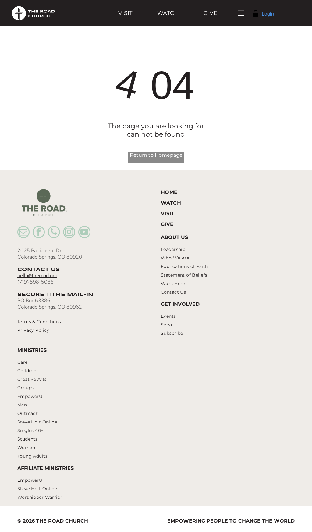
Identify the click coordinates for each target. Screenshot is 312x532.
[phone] (54, 233)
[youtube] (84, 233)
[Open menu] (241, 13)
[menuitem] (125, 13)
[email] (23, 233)
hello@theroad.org (37, 275)
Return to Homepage (156, 155)
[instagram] (69, 233)
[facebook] (39, 233)
